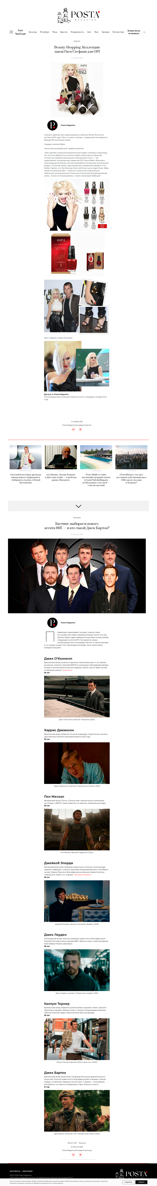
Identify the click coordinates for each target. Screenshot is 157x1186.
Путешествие (118, 32)
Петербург (44, 32)
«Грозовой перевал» (82, 875)
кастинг (83, 1143)
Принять (141, 1182)
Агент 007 (73, 1143)
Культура (33, 32)
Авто (89, 32)
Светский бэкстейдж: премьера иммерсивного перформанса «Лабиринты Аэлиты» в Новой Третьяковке (25, 478)
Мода (54, 32)
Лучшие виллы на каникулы (133, 32)
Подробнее (128, 1182)
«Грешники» (67, 670)
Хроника (105, 32)
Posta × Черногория (20, 32)
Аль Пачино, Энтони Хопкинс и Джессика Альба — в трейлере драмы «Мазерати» (61, 477)
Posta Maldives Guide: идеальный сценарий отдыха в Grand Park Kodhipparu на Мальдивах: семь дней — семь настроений (96, 480)
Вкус (97, 32)
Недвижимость (77, 32)
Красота (63, 32)
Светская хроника (26, 470)
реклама (27, 1171)
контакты (15, 1171)
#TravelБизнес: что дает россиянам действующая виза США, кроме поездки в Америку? (131, 478)
